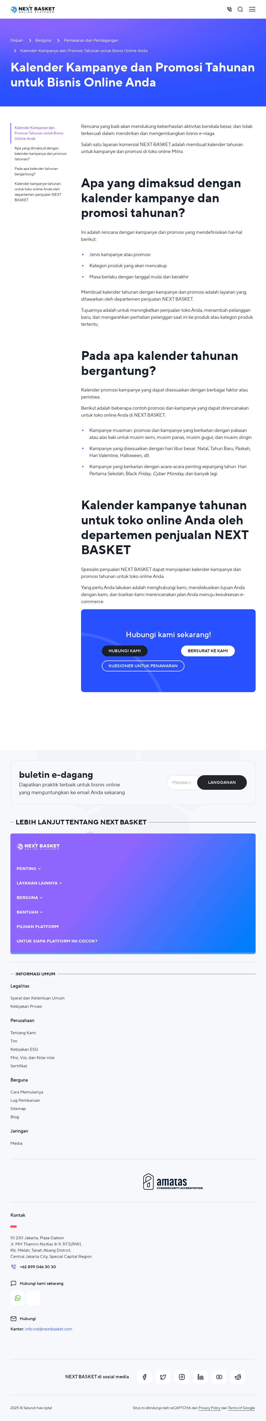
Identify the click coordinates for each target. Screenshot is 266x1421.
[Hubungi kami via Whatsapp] (17, 1298)
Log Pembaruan (25, 1100)
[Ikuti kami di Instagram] (182, 1377)
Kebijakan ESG (24, 1049)
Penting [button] (26, 869)
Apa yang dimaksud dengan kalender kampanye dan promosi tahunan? (40, 154)
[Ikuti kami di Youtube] (219, 1377)
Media (16, 1143)
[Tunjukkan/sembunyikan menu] (252, 9)
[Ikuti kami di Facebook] (144, 1377)
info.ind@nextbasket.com (48, 1329)
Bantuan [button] (27, 912)
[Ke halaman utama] (32, 9)
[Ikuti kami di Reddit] (238, 1377)
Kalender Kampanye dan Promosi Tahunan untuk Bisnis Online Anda (39, 133)
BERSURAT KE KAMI (208, 651)
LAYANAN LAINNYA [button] (37, 883)
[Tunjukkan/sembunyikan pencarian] (240, 9)
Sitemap (18, 1109)
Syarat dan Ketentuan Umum (37, 998)
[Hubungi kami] (229, 9)
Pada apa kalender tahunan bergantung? (36, 171)
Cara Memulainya (26, 1092)
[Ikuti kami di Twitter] (163, 1377)
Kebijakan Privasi (26, 1006)
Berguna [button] (27, 898)
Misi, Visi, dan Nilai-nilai (32, 1058)
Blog (14, 1117)
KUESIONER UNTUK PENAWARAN (143, 666)
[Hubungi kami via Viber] (33, 1298)
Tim (13, 1041)
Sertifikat (18, 1066)
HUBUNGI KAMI (125, 651)
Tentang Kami (23, 1033)
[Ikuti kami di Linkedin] (200, 1377)
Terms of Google (241, 1407)
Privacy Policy (209, 1407)
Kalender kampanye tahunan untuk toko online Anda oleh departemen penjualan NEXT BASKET (38, 191)
